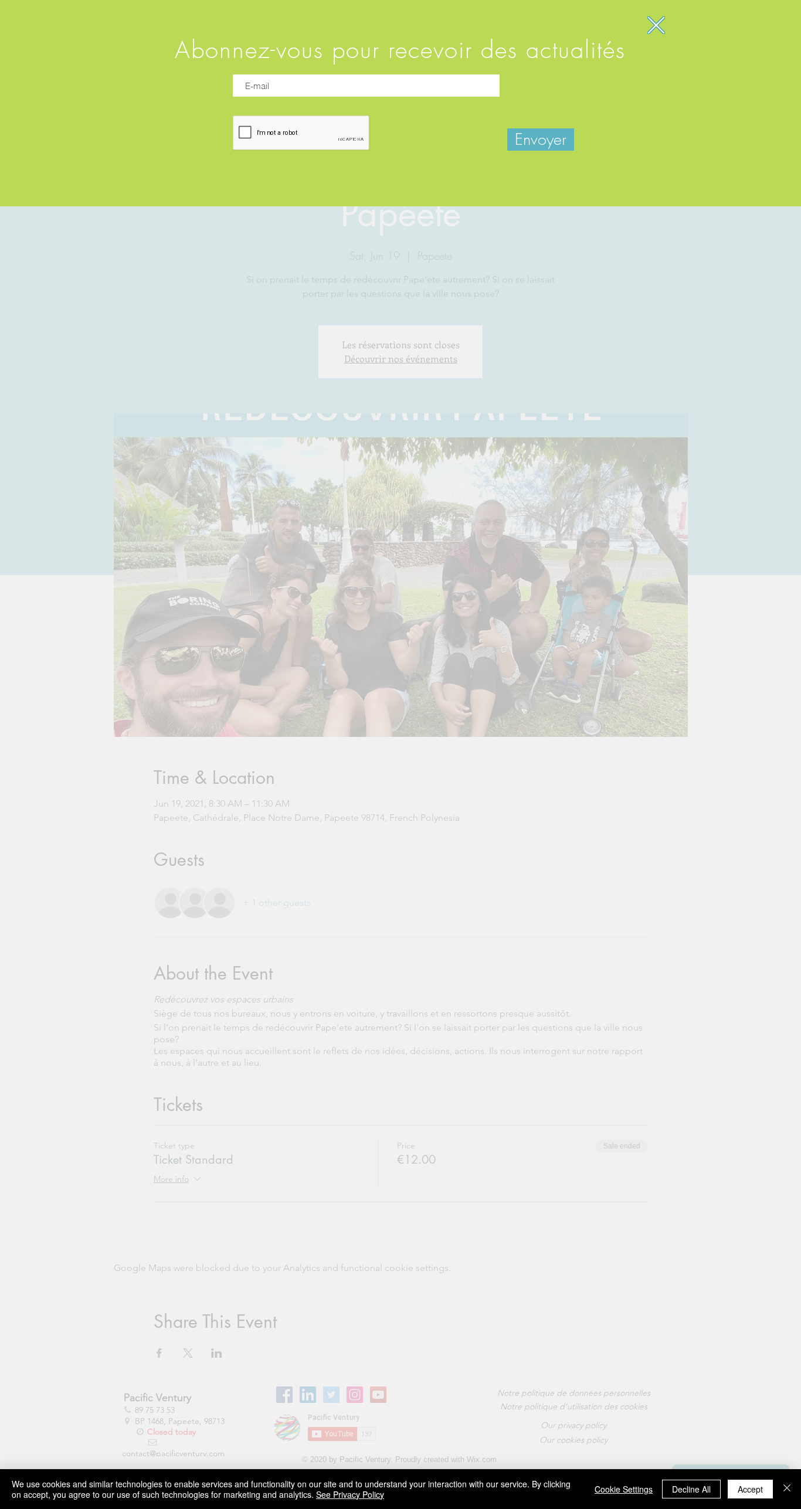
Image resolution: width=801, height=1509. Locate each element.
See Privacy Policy (350, 1494)
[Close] (787, 1489)
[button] (656, 25)
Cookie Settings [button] (624, 1489)
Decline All (691, 1489)
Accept (750, 1489)
